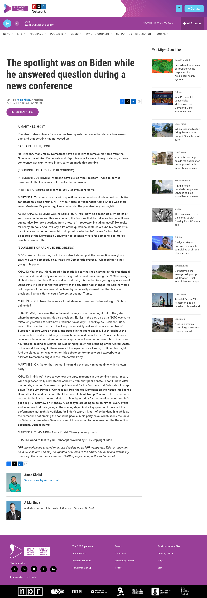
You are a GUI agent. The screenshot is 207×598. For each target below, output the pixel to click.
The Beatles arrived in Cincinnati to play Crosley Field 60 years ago (187, 219)
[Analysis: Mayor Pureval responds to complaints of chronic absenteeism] (162, 243)
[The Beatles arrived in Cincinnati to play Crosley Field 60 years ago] (162, 215)
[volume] (17, 23)
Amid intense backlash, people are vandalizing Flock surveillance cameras (187, 191)
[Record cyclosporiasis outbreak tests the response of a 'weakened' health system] (162, 66)
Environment (181, 266)
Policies (119, 567)
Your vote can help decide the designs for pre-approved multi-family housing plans (187, 162)
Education (180, 319)
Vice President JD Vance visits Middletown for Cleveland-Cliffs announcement (185, 104)
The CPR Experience (82, 546)
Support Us (124, 33)
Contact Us (120, 553)
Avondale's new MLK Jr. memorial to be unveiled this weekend (187, 302)
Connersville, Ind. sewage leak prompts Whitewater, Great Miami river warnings (187, 276)
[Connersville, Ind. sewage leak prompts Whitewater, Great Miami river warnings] (162, 272)
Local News (180, 124)
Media (178, 209)
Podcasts (57, 33)
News (6, 33)
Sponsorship (144, 33)
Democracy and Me (124, 560)
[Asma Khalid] (13, 482)
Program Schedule (81, 560)
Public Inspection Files (169, 546)
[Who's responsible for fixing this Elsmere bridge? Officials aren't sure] (162, 130)
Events (118, 546)
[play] (7, 23)
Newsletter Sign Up (82, 567)
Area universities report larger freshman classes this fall (187, 327)
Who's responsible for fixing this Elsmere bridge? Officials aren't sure (187, 134)
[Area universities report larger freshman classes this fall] (162, 325)
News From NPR (183, 60)
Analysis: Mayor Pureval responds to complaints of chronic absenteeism (187, 247)
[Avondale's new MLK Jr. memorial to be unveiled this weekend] (162, 300)
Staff (160, 567)
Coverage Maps (165, 553)
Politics (178, 92)
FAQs (160, 560)
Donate (196, 8)
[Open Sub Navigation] (12, 33)
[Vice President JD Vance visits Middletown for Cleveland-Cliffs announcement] (162, 98)
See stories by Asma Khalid (42, 480)
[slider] (22, 23)
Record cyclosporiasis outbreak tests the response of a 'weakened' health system (187, 72)
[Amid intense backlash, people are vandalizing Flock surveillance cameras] (162, 187)
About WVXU (79, 553)
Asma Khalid (23, 99)
